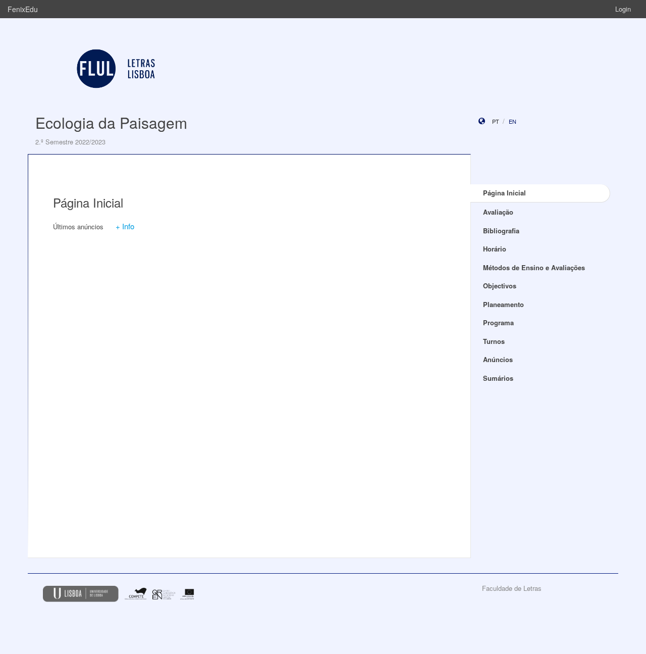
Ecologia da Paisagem (111, 122)
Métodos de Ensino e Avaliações (534, 267)
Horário (494, 249)
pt (495, 121)
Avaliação (498, 212)
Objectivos (499, 285)
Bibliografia (501, 230)
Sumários (498, 378)
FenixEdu (23, 9)
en (512, 121)
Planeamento (503, 304)
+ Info (125, 226)
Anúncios (498, 359)
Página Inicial (504, 192)
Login (623, 9)
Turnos (494, 341)
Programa (498, 322)
